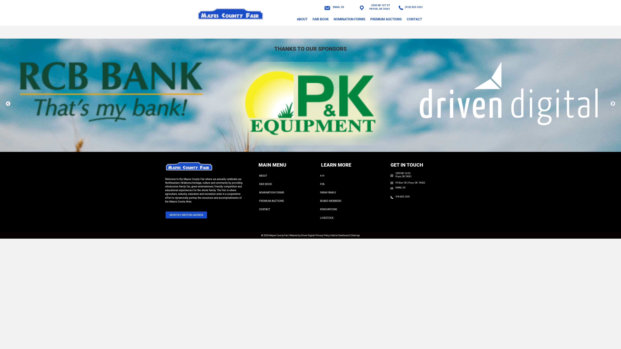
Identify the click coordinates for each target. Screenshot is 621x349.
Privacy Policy (323, 235)
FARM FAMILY (328, 192)
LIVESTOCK (326, 217)
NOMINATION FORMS (349, 19)
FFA (322, 184)
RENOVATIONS (328, 209)
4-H (322, 175)
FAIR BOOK (321, 19)
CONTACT (414, 19)
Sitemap (355, 235)
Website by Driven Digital (301, 235)
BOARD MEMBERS (330, 200)
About (302, 19)
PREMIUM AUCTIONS (386, 19)
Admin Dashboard (340, 235)
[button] (8, 103)
